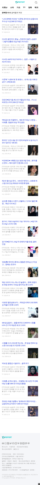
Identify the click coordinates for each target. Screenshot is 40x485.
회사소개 (4, 447)
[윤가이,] (20, 229)
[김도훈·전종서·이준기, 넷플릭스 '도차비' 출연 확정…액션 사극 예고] (20, 209)
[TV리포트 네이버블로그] (29, 444)
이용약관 (12, 447)
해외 (36, 7)
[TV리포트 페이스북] (13, 444)
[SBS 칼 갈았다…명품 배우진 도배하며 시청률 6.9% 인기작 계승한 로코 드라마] (20, 331)
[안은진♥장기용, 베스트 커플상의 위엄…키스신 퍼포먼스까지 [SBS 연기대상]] (20, 108)
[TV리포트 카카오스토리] (23, 444)
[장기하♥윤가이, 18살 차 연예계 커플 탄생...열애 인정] (20, 250)
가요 (18, 7)
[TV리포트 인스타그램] (5, 444)
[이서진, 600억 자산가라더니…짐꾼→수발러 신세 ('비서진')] (20, 67)
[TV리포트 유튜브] (3, 444)
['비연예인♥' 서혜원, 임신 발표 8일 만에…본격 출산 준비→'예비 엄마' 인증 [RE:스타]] (20, 168)
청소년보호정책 (7, 449)
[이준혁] (20, 87)
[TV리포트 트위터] (11, 444)
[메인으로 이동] (20, 2)
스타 (12, 7)
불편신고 (16, 449)
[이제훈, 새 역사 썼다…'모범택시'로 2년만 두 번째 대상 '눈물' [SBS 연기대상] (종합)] (20, 389)
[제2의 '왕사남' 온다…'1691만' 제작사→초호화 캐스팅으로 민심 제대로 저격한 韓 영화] (20, 189)
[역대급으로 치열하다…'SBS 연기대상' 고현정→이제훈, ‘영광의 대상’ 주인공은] (20, 128)
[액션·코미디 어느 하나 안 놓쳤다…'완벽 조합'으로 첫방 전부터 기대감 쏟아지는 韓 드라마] (20, 290)
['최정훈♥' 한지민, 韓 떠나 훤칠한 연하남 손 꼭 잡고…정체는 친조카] (20, 270)
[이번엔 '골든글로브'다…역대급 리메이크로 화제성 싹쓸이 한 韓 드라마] (20, 310)
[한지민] (20, 148)
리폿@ (4, 7)
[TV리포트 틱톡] (8, 444)
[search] (36, 2)
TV (24, 7)
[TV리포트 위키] (18, 444)
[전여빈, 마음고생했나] (20, 409)
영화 (30, 7)
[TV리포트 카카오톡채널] (26, 444)
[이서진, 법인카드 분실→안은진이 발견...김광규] (20, 47)
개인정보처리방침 (22, 447)
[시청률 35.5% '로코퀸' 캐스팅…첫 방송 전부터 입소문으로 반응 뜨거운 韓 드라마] (20, 351)
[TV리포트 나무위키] (21, 444)
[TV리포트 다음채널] (16, 444)
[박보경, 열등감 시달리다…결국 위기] (20, 370)
